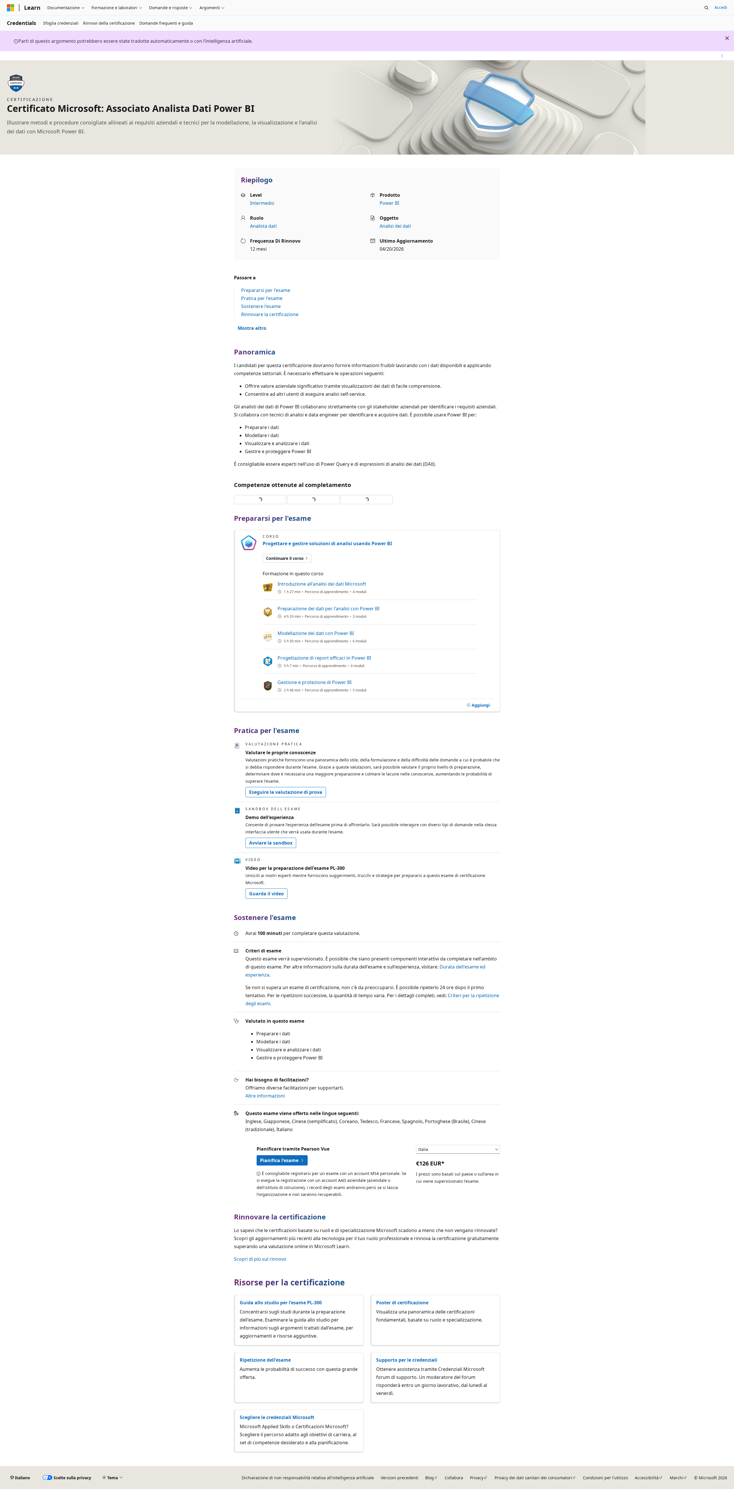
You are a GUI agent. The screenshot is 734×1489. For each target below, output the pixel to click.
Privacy (476, 1477)
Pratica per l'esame (261, 298)
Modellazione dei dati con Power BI (316, 633)
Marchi (676, 1477)
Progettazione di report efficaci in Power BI (324, 658)
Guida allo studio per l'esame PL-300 (281, 1302)
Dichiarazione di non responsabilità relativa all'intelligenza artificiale (308, 1477)
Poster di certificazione (402, 1302)
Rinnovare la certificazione (269, 314)
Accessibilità (647, 1477)
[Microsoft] (10, 7)
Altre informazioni (265, 1096)
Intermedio (262, 203)
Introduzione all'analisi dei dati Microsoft (322, 584)
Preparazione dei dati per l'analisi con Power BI (328, 608)
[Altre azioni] (722, 56)
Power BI (389, 203)
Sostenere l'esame (261, 306)
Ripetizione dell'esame (265, 1360)
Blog (429, 1477)
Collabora (454, 1477)
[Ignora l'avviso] (727, 38)
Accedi (721, 7)
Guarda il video (266, 893)
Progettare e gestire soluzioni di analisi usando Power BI (327, 543)
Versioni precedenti (399, 1477)
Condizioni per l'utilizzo (605, 1477)
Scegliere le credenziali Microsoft (277, 1417)
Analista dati (263, 226)
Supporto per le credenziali (406, 1360)
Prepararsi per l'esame (265, 290)
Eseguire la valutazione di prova (285, 792)
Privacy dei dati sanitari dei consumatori (533, 1477)
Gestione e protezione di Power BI (315, 682)
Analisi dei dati (395, 226)
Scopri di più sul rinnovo (260, 1259)
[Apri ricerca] (706, 8)
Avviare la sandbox (270, 843)
